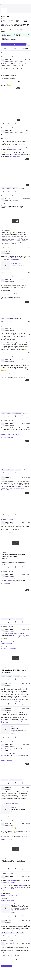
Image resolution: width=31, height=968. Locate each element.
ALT (18, 119)
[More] (29, 123)
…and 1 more (21, 188)
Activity (5, 48)
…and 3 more (25, 619)
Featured (25, 48)
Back (4, 2)
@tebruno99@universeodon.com (8, 18)
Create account (6, 966)
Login (14, 966)
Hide (18, 88)
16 (9, 21)
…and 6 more (3, 564)
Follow (14, 44)
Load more (15, 959)
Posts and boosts (5, 53)
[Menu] (28, 44)
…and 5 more (23, 676)
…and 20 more (22, 318)
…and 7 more (25, 413)
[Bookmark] (22, 123)
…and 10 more (25, 469)
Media (15, 48)
